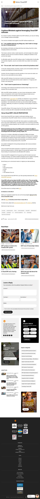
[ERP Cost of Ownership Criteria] (30, 236)
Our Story (20, 475)
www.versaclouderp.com (20, 202)
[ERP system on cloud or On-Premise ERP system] (10, 236)
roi (12, 212)
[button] (1, 2)
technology (29, 212)
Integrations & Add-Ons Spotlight (28, 378)
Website (4, 303)
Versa (6, 199)
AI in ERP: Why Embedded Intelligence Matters (12, 390)
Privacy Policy (20, 476)
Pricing (20, 462)
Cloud (15, 210)
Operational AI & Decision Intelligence (28, 380)
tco (24, 212)
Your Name (5, 297)
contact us (29, 202)
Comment (5, 288)
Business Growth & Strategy (27, 356)
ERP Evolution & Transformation (27, 367)
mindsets (3, 212)
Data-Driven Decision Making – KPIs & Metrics (30, 358)
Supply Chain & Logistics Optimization (28, 383)
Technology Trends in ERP (26, 386)
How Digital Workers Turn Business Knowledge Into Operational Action (12, 384)
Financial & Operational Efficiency (28, 375)
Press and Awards (20, 472)
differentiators (33, 210)
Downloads (20, 466)
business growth (10, 210)
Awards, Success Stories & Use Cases (28, 353)
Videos (20, 463)
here (20, 188)
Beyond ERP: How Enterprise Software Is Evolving (12, 395)
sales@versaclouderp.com (20, 452)
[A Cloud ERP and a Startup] (10, 261)
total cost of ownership (6, 214)
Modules (20, 459)
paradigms (9, 212)
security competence (19, 212)
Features (20, 458)
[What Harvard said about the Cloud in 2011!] (30, 261)
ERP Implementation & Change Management (30, 372)
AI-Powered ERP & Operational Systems (29, 350)
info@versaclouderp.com (20, 449)
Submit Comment (8, 312)
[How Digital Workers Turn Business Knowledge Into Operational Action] (3, 382)
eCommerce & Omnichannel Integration (29, 364)
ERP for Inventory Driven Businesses (31, 219)
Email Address (23, 297)
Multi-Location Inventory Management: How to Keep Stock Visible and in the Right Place (12, 377)
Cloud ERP (27, 210)
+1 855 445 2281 (20, 446)
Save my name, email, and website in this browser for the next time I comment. (19, 308)
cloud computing (21, 210)
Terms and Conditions (20, 477)
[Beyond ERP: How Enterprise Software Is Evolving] (3, 394)
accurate (3, 210)
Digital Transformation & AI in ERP (28, 361)
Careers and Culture (20, 473)
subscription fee (13, 98)
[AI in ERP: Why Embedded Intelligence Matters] (3, 389)
